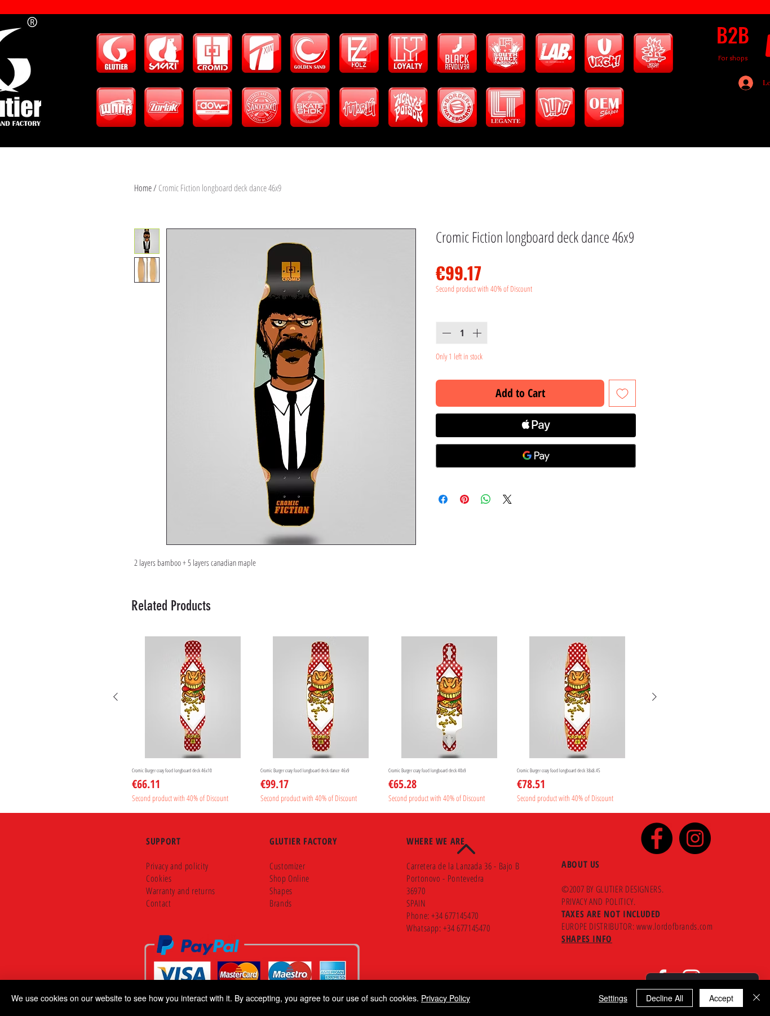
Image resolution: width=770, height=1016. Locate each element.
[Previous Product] (115, 696)
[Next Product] (654, 696)
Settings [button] (613, 998)
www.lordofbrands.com (674, 926)
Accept (721, 998)
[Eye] (116, 53)
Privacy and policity (177, 866)
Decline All (664, 998)
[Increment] (478, 333)
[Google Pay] (536, 456)
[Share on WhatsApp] (486, 499)
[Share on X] (507, 499)
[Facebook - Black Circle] (656, 838)
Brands (280, 903)
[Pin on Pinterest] (464, 499)
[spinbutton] (461, 333)
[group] (385, 720)
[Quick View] (193, 697)
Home (143, 188)
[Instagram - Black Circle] (695, 838)
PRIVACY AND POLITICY (597, 901)
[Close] (756, 998)
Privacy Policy (445, 998)
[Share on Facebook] (443, 499)
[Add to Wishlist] (622, 393)
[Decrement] (445, 333)
